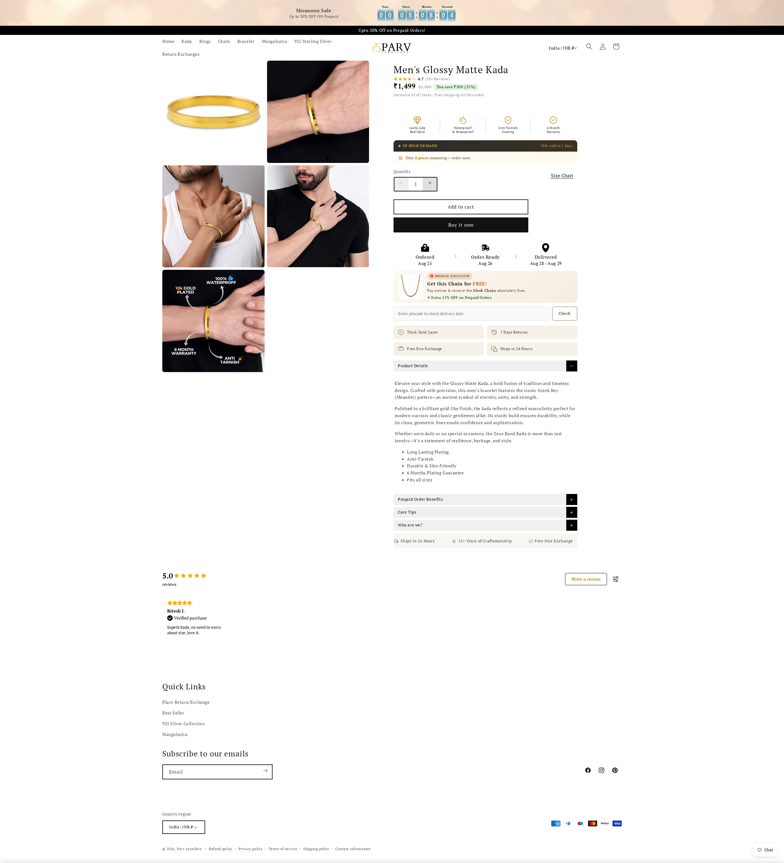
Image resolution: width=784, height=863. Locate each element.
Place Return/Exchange (186, 702)
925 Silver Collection (183, 723)
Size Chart (562, 175)
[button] (589, 48)
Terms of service (283, 849)
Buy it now (461, 225)
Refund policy (220, 849)
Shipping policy (316, 849)
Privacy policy (251, 849)
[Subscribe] (265, 771)
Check (565, 313)
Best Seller (173, 713)
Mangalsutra (175, 734)
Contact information (353, 849)
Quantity (402, 171)
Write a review (586, 579)
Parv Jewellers (189, 849)
